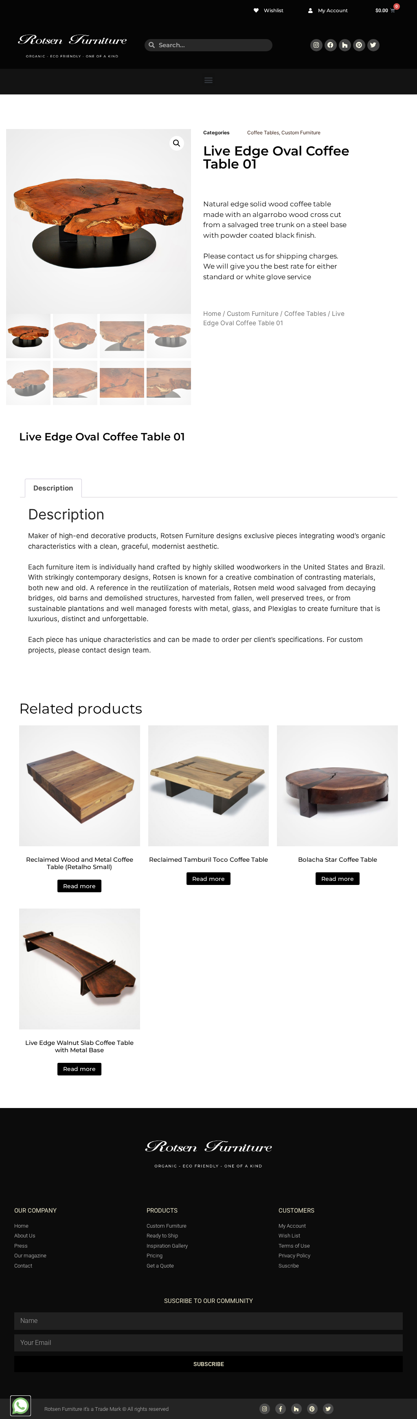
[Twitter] (373, 45)
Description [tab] (53, 488)
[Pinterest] (359, 45)
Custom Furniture (300, 132)
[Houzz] (345, 45)
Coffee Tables (263, 132)
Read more (79, 886)
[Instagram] (316, 45)
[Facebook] (331, 45)
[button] (208, 79)
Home (212, 314)
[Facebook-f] (280, 1409)
